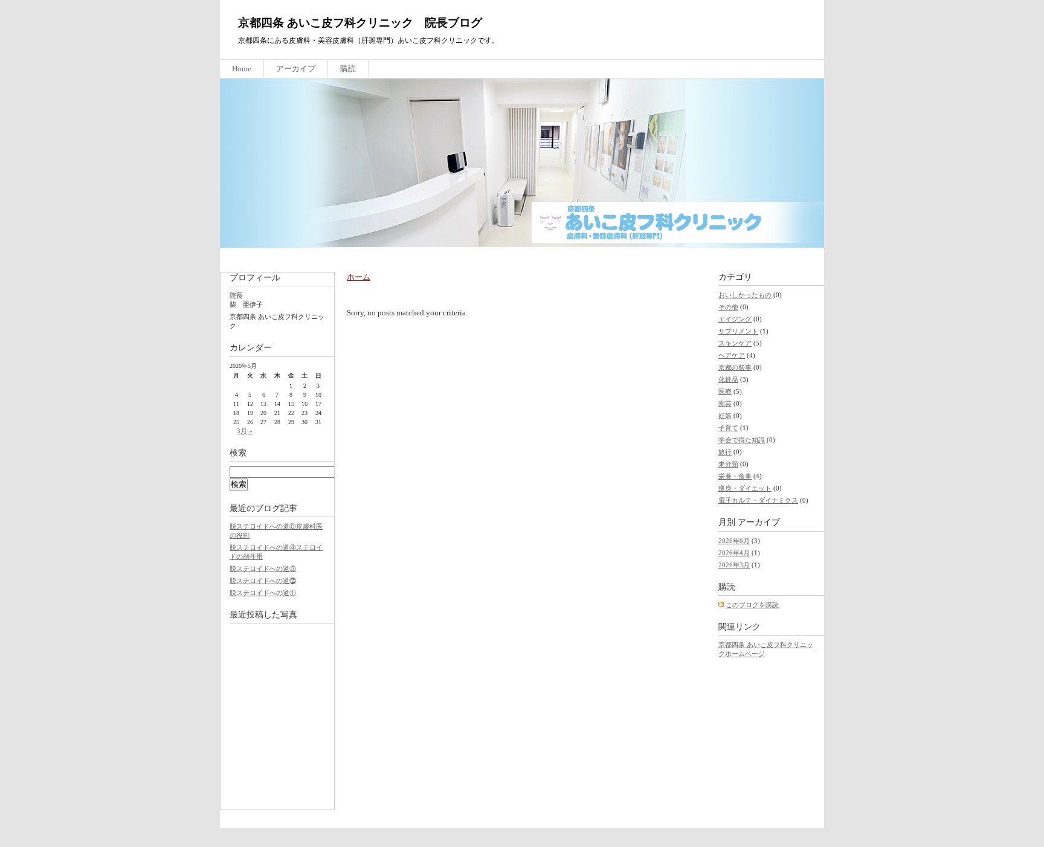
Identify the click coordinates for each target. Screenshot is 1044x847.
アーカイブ (295, 68)
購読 (348, 68)
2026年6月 (734, 540)
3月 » (245, 430)
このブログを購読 (752, 604)
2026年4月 (734, 552)
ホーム (358, 277)
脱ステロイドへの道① (263, 592)
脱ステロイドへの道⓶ (263, 580)
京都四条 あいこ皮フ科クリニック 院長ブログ (360, 22)
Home (241, 68)
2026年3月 (734, 564)
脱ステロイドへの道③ (263, 568)
